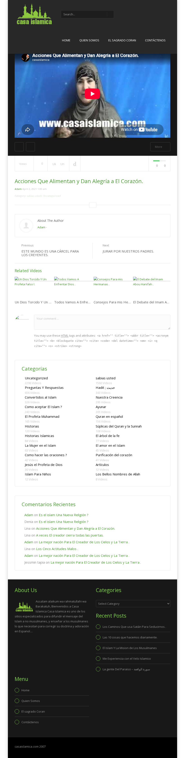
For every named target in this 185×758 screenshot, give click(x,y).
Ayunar (101, 406)
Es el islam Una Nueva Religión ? (63, 514)
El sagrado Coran (122, 40)
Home (66, 40)
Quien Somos (89, 40)
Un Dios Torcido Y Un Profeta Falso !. (43, 302)
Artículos (102, 464)
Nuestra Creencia (109, 397)
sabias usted (106, 378)
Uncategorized (36, 378)
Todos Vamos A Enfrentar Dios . (79, 302)
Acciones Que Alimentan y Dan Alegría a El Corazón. (75, 528)
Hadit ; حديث (105, 387)
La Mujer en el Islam (40, 445)
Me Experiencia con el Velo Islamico (127, 658)
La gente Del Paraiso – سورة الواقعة (126, 669)
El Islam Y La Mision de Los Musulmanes (130, 648)
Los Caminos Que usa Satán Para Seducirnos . (134, 627)
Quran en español (109, 416)
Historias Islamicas (39, 435)
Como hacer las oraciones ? (46, 455)
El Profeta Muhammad (42, 416)
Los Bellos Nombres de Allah (118, 474)
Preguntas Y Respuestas (44, 387)
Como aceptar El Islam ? (43, 406)
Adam (18, 189)
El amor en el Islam (110, 445)
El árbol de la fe (108, 435)
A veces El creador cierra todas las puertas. (70, 535)
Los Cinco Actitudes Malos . (57, 548)
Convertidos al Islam (40, 397)
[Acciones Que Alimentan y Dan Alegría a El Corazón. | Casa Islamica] (34, 14)
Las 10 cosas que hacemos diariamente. (130, 637)
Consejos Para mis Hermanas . (117, 302)
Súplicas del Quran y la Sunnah (119, 426)
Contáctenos (155, 40)
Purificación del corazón (114, 455)
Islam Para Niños (38, 474)
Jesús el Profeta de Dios (43, 464)
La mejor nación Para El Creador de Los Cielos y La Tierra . (84, 542)
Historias (32, 426)
